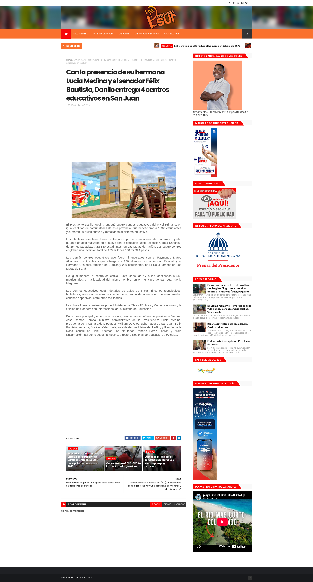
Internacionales (103, 33)
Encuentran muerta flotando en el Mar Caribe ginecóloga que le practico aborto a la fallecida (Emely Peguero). (228, 288)
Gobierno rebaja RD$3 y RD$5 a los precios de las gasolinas (123, 465)
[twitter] (233, 3)
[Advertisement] (123, 136)
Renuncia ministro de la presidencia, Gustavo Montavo (227, 325)
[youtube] (238, 3)
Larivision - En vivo (147, 33)
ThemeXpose (85, 577)
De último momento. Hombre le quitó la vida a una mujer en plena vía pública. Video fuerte (229, 309)
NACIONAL (78, 59)
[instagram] (242, 3)
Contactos (172, 33)
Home (69, 59)
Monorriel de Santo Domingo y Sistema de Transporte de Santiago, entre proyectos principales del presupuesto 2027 (85, 460)
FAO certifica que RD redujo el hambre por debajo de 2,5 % (190, 45)
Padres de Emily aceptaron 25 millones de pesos (228, 343)
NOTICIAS (240, 46)
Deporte (124, 33)
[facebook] (229, 3)
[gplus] (247, 3)
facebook (179, 504)
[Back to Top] (250, 578)
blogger (156, 504)
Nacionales (81, 33)
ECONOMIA (149, 46)
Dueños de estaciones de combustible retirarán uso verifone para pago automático (159, 461)
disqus (167, 504)
